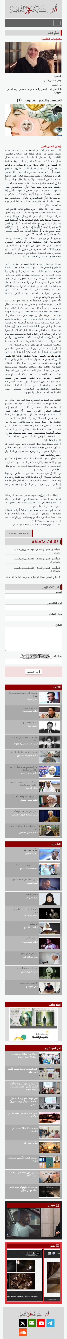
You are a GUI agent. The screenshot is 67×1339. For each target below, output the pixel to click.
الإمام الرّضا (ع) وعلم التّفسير (25, 796)
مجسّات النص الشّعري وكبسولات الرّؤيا (23, 694)
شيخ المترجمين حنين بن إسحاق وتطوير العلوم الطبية (24, 783)
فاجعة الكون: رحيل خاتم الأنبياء (25, 864)
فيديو (51, 1205)
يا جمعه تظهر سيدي (29, 983)
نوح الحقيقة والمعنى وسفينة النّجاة (25, 739)
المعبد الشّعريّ (31, 938)
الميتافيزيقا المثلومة (29, 722)
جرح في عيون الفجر (29, 953)
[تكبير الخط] (58, 139)
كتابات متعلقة (45, 541)
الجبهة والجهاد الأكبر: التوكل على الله (24, 827)
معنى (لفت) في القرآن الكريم (24, 752)
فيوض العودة (32, 894)
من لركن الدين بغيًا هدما (27, 968)
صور (52, 1245)
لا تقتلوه (34, 924)
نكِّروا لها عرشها (31, 707)
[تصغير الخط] (61, 139)
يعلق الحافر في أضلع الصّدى (25, 879)
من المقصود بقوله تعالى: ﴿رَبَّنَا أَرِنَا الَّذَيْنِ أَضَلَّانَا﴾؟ (24, 768)
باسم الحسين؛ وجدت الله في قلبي (25, 910)
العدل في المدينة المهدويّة (26, 811)
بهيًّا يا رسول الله (31, 850)
